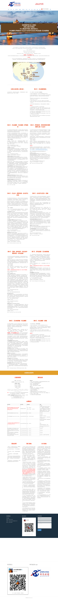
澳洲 (37, 9)
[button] (39, 530)
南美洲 (34, 9)
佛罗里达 (16, 9)
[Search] (50, 9)
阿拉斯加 (23, 9)
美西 (11, 9)
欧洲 (29, 9)
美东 (13, 9)
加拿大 (27, 9)
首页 (8, 9)
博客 (39, 9)
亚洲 (31, 9)
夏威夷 (20, 9)
